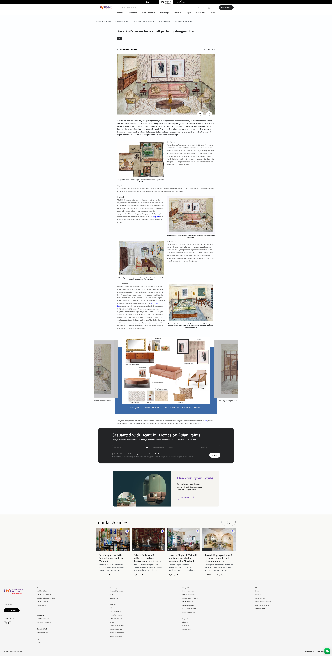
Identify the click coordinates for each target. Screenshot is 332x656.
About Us (185, 622)
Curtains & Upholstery (116, 591)
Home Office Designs (188, 612)
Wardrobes (133, 13)
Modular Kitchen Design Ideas (46, 598)
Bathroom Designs (188, 605)
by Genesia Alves (140, 575)
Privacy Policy (309, 651)
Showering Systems (116, 615)
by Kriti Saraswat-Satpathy (214, 575)
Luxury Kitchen (41, 605)
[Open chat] (327, 651)
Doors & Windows (148, 13)
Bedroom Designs (187, 601)
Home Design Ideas (188, 591)
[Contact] (199, 8)
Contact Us (185, 625)
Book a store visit (226, 7)
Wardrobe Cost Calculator (44, 622)
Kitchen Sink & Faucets (117, 625)
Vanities (112, 622)
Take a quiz (185, 497)
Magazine (258, 594)
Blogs (257, 591)
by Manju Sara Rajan (106, 575)
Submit (214, 455)
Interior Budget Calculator (263, 601)
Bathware (177, 13)
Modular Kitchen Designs (190, 598)
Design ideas (201, 13)
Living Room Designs (188, 594)
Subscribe (12, 610)
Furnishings (164, 13)
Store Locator (186, 629)
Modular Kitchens (42, 591)
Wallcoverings (114, 598)
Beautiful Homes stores (262, 605)
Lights (188, 13)
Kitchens (120, 13)
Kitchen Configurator (43, 601)
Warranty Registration (116, 636)
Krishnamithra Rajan (128, 49)
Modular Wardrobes (43, 619)
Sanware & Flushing (116, 618)
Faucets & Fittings (115, 611)
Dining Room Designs (189, 608)
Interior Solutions (260, 598)
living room (156, 217)
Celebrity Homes (260, 608)
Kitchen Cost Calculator (44, 594)
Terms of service (322, 651)
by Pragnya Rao (174, 575)
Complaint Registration (117, 632)
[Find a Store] (209, 8)
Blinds (111, 594)
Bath (111, 608)
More (213, 13)
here (205, 421)
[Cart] (214, 8)
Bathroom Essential (116, 629)
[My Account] (204, 8)
